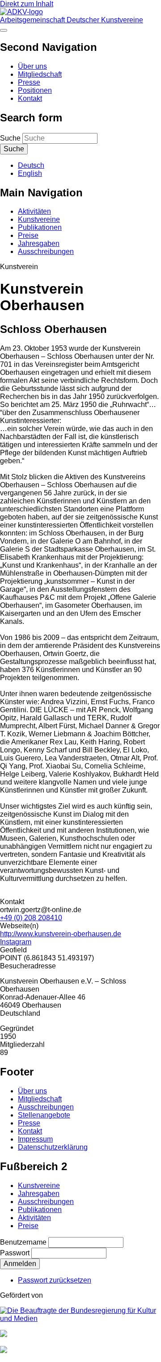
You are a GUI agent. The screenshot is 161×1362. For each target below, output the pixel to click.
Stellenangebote (44, 1115)
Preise (28, 235)
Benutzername (23, 1242)
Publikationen (40, 227)
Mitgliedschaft (40, 74)
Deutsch (31, 165)
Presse (29, 82)
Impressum (35, 1139)
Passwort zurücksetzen (54, 1280)
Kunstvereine (39, 219)
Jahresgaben (38, 243)
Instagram (15, 942)
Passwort (15, 1253)
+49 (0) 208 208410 (31, 918)
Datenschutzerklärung (53, 1147)
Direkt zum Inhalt (26, 4)
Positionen (35, 90)
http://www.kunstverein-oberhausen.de (60, 934)
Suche (10, 138)
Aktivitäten (34, 211)
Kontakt (30, 98)
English (30, 173)
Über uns (32, 66)
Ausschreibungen (46, 251)
